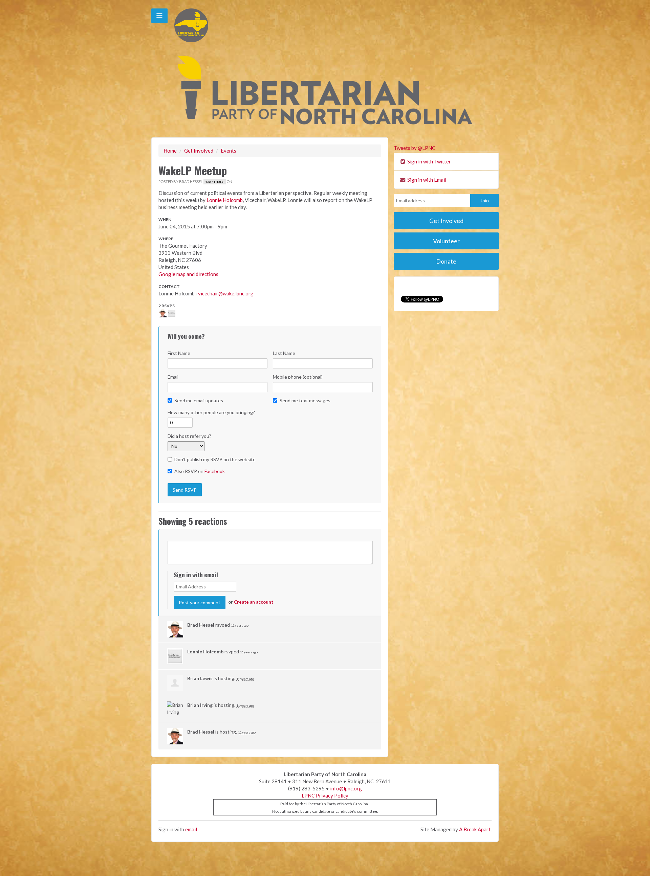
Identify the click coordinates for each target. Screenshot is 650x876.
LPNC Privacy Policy (325, 795)
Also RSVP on (199, 471)
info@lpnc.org (346, 788)
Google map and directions (188, 274)
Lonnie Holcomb (225, 200)
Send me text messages (305, 400)
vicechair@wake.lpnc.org (226, 293)
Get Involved (198, 151)
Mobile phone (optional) (298, 377)
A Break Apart (475, 829)
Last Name (284, 353)
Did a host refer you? (189, 436)
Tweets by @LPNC (414, 148)
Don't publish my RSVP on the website (215, 459)
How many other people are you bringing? (211, 412)
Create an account (253, 602)
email (191, 829)
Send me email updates (198, 400)
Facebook (214, 471)
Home (170, 151)
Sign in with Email (426, 180)
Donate (446, 261)
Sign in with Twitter (428, 161)
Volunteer (446, 241)
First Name (179, 353)
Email (173, 377)
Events (228, 151)
